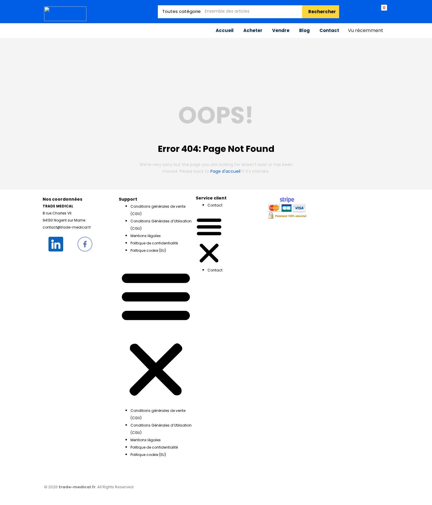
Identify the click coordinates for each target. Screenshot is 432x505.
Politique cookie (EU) (148, 250)
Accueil (225, 30)
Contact (329, 30)
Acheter (252, 30)
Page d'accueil (225, 171)
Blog (304, 30)
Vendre (280, 30)
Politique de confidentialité (154, 243)
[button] (156, 332)
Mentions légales (145, 235)
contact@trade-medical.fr (67, 227)
